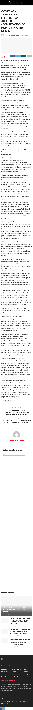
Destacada (8, 400)
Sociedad (25, 669)
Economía (8, 8)
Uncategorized (27, 674)
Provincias (15, 676)
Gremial (3, 676)
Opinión (14, 671)
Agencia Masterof (5, 703)
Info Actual (7, 701)
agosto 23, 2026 (7, 614)
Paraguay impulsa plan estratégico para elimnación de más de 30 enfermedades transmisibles (20, 631)
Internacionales (16, 669)
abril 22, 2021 (25, 35)
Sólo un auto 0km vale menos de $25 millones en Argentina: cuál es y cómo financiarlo (14, 609)
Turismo (25, 671)
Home (2, 8)
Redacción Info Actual (13, 35)
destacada (4, 671)
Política (14, 674)
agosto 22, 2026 (14, 626)
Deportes (4, 669)
